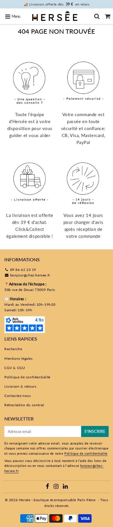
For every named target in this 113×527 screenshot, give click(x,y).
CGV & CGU (14, 368)
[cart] (108, 16)
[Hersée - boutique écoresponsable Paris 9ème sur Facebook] (48, 487)
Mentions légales (18, 358)
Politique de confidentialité (27, 377)
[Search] (97, 16)
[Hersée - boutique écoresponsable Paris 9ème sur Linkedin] (65, 487)
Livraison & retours (20, 386)
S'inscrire (94, 431)
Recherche (13, 349)
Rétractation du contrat (24, 405)
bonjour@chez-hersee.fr (30, 275)
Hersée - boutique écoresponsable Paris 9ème (57, 500)
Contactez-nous (17, 395)
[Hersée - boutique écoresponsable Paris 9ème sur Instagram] (56, 487)
